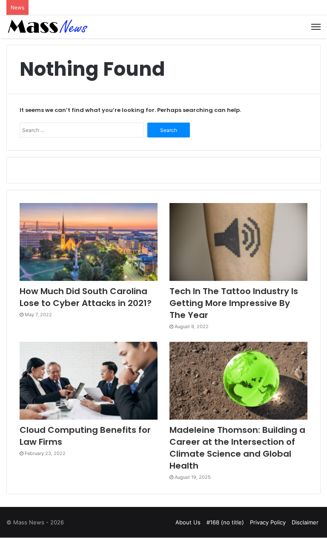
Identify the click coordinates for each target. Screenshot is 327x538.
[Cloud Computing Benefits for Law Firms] (89, 381)
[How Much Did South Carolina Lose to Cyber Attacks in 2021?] (89, 242)
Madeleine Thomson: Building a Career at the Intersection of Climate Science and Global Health (237, 448)
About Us (188, 522)
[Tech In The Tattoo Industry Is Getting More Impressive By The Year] (238, 242)
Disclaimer (305, 522)
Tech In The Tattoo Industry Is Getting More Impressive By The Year (233, 303)
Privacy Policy (268, 522)
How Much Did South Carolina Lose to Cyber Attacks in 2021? (86, 297)
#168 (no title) (225, 522)
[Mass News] (46, 27)
